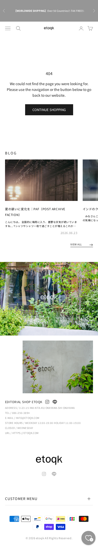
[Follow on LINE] (54, 401)
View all (76, 244)
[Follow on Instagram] (47, 401)
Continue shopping (49, 109)
